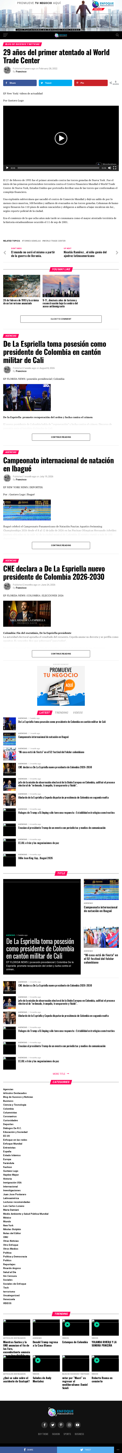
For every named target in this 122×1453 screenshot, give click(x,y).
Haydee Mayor (11, 1175)
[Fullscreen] (114, 167)
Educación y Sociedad (15, 1132)
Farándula (8, 1163)
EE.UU (6, 1136)
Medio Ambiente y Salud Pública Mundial (25, 1214)
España (7, 1151)
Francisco (21, 71)
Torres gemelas (32, 241)
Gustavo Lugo (10, 1171)
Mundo (7, 1221)
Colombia (8, 1109)
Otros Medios (10, 1249)
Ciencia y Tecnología (14, 1105)
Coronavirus (10, 1116)
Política (7, 1252)
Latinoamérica (11, 1198)
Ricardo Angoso (12, 1268)
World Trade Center (54, 241)
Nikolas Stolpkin (12, 1229)
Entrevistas (9, 1147)
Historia (7, 1179)
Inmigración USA (12, 1182)
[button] (61, 138)
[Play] (7, 167)
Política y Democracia (15, 1256)
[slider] (58, 168)
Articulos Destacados (15, 1093)
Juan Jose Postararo (14, 1194)
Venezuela (9, 1299)
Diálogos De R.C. (12, 1128)
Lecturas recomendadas (16, 1202)
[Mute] (109, 167)
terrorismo (9, 1291)
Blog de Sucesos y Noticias (18, 1097)
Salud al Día (9, 1272)
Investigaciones (12, 1190)
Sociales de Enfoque (14, 1284)
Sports (67, 1434)
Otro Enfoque (10, 1245)
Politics (7, 1260)
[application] (61, 138)
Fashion (7, 1167)
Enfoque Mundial (12, 1143)
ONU (5, 1237)
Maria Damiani (11, 1210)
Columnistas (10, 1112)
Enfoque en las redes (15, 1140)
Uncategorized (11, 1295)
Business (8, 1101)
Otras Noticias (11, 1241)
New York (8, 1225)
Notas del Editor (12, 1233)
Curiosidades (10, 1120)
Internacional (10, 1186)
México (7, 1217)
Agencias (8, 1089)
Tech (6, 1287)
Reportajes (9, 1264)
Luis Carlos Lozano (13, 1206)
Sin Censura (10, 1276)
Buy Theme (43, 1434)
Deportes (8, 1124)
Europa (7, 1159)
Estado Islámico (12, 1155)
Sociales (8, 1280)
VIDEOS (7, 1303)
